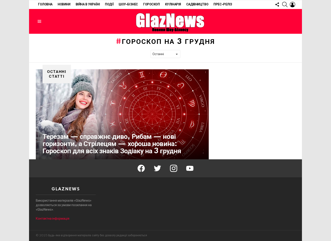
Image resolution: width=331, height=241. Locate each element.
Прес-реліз (222, 4)
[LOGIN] (292, 4)
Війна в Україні (88, 4)
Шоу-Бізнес (128, 4)
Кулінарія (173, 4)
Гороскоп (151, 4)
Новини (64, 4)
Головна (45, 4)
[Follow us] (277, 4)
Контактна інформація (52, 218)
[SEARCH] (285, 4)
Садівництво (197, 4)
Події (109, 4)
